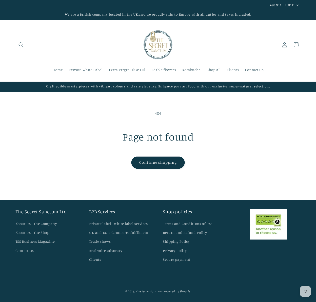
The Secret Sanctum (149, 291)
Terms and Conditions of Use (188, 223)
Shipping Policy (176, 241)
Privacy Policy (175, 250)
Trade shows (100, 241)
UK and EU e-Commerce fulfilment (118, 232)
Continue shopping (158, 162)
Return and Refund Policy (185, 232)
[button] (21, 44)
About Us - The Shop (32, 232)
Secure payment (176, 259)
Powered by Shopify (176, 291)
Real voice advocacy (105, 250)
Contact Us (25, 250)
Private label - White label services (118, 223)
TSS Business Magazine (35, 241)
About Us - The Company (36, 223)
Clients (95, 259)
